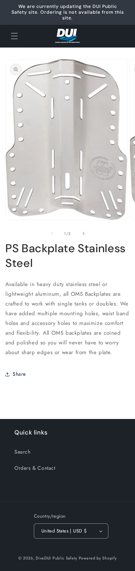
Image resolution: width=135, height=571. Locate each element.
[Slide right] (83, 233)
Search (22, 451)
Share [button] (19, 374)
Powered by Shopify (98, 558)
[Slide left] (52, 233)
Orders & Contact (34, 468)
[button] (14, 36)
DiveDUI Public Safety (56, 558)
